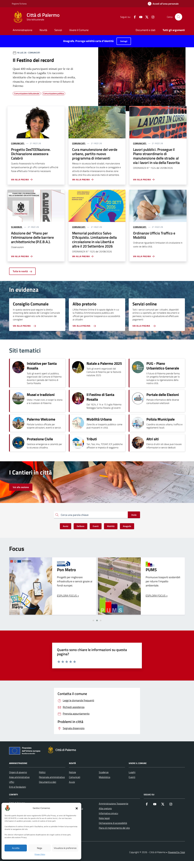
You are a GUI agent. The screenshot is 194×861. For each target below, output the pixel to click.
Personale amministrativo (52, 777)
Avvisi (72, 782)
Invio (133, 515)
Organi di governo (18, 772)
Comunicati (74, 777)
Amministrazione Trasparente (113, 803)
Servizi (58, 30)
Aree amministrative (19, 777)
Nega (39, 848)
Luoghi (132, 772)
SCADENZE (16, 227)
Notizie (72, 772)
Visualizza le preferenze (65, 848)
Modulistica (104, 777)
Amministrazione (22, 30)
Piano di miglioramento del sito (114, 828)
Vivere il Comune (79, 30)
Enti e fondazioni (17, 787)
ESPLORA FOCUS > (68, 596)
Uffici (11, 782)
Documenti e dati (145, 30)
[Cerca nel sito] (178, 17)
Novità (43, 30)
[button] (76, 808)
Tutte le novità (20, 271)
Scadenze (104, 772)
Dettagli (123, 41)
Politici (42, 772)
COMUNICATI (17, 143)
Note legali (104, 818)
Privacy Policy (40, 854)
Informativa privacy (108, 813)
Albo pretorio (105, 808)
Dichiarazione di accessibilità (113, 823)
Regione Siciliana (19, 3)
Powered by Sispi (176, 852)
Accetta (15, 848)
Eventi (132, 777)
